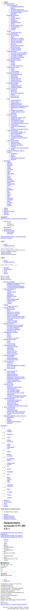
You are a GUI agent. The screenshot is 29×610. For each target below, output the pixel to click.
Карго (8, 310)
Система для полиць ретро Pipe (15, 413)
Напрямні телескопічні (13, 284)
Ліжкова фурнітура (12, 374)
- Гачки (12, 68)
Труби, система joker (12, 140)
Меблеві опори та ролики (14, 60)
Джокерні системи (12, 410)
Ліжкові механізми (12, 358)
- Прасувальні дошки (16, 81)
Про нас (6, 210)
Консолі (9, 293)
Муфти (9, 297)
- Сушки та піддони (15, 48)
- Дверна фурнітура (15, 100)
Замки (8, 418)
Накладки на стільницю (13, 313)
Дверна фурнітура (12, 371)
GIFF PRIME (10, 173)
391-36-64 (11, 251)
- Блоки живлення (15, 134)
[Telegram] (8, 563)
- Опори (12, 62)
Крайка (9, 31)
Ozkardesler (10, 189)
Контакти (6, 214)
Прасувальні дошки (12, 353)
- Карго (12, 36)
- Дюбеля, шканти (15, 18)
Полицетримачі (11, 300)
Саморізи (9, 302)
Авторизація (10, 232)
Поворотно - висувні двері (14, 387)
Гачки (8, 341)
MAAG (9, 188)
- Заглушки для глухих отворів (18, 52)
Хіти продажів (8, 269)
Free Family (10, 169)
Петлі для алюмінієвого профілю (16, 365)
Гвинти (9, 290)
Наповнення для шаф (13, 73)
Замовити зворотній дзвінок (8, 254)
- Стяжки (12, 29)
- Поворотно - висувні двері (18, 117)
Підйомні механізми (12, 83)
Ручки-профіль (11, 343)
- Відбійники (13, 153)
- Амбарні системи (15, 119)
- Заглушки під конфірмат (17, 57)
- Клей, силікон (14, 101)
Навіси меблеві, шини (13, 299)
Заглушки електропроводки (14, 326)
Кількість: (3, 567)
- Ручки (12, 70)
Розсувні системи (12, 114)
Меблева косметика (12, 375)
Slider (8, 195)
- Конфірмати (14, 21)
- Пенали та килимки (16, 41)
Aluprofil (9, 163)
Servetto (9, 194)
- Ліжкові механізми (15, 85)
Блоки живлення (11, 402)
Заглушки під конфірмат (13, 329)
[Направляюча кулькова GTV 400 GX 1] (12, 535)
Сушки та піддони (12, 320)
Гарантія (6, 212)
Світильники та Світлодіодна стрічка (17, 405)
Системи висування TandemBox (16, 287)
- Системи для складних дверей (19, 129)
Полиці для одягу (12, 352)
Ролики (9, 336)
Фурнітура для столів (13, 338)
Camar (8, 166)
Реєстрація (10, 233)
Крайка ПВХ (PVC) (12, 306)
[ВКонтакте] (1, 563)
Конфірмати (10, 294)
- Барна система (14, 142)
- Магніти (13, 156)
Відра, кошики (11, 309)
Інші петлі (10, 362)
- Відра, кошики (14, 35)
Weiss (8, 201)
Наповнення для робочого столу (16, 378)
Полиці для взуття (12, 351)
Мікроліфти (10, 348)
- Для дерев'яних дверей (17, 120)
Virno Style (10, 198)
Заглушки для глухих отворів (15, 325)
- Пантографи (14, 77)
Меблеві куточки (11, 296)
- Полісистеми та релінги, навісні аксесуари (17, 46)
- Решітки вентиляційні (16, 110)
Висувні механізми (12, 5)
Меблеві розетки (11, 330)
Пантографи (10, 349)
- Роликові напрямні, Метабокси (19, 11)
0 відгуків (6, 541)
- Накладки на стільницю (17, 39)
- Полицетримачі (14, 26)
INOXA (9, 178)
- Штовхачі (13, 159)
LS (8, 186)
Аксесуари (10, 364)
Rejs (8, 191)
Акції (5, 270)
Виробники (7, 160)
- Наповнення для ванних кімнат (19, 106)
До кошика (3, 573)
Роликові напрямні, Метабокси (15, 286)
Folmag (9, 168)
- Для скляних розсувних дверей (19, 123)
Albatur (9, 162)
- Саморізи (13, 28)
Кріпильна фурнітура (13, 15)
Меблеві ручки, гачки (13, 67)
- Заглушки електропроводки (18, 54)
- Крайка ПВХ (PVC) (16, 32)
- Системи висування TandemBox (16, 13)
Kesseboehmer (11, 181)
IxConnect (9, 179)
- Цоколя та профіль (15, 49)
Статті (5, 272)
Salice (8, 192)
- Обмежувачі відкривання (17, 158)
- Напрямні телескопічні (17, 9)
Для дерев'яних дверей (13, 390)
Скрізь (5, 244)
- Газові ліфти (14, 84)
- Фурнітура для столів (16, 65)
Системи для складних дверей (15, 397)
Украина (9, 205)
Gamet (8, 171)
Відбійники (10, 417)
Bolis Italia (10, 165)
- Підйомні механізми (16, 87)
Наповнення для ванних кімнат (15, 377)
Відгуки (6, 273)
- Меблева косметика (16, 104)
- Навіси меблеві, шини (16, 25)
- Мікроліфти (13, 75)
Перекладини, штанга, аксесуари (16, 411)
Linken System (11, 183)
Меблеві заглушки (12, 51)
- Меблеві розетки (15, 58)
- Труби (12, 149)
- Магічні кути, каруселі (16, 38)
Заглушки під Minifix (13, 328)
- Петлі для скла (14, 97)
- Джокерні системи (15, 143)
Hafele (8, 176)
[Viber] (5, 563)
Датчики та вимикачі (13, 404)
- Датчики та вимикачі (16, 136)
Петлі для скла (11, 368)
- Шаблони (13, 113)
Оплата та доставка (9, 211)
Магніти (9, 420)
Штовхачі (9, 423)
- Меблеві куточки (15, 22)
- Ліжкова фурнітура (15, 103)
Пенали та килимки (12, 315)
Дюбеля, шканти (11, 292)
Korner (9, 182)
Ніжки (9, 333)
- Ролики (12, 64)
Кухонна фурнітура (12, 34)
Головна (6, 514)
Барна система (11, 408)
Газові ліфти (10, 356)
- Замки (12, 155)
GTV (8, 175)
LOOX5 (9, 185)
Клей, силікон (11, 372)
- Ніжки (12, 61)
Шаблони (9, 382)
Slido (8, 196)
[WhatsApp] (6, 563)
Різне (8, 98)
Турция (9, 204)
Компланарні (10, 394)
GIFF (8, 172)
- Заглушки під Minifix (16, 55)
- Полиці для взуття (15, 78)
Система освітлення (12, 130)
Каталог (5, 277)
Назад (6, 2)
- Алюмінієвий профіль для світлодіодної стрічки (17, 132)
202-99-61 (6, 253)
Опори (9, 335)
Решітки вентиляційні (13, 379)
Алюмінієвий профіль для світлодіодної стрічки (14, 400)
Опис (5, 579)
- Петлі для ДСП (14, 96)
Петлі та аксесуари (12, 88)
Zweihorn (9, 202)
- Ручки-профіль (14, 71)
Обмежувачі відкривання (14, 421)
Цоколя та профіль (12, 322)
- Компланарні (14, 124)
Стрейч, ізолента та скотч (14, 381)
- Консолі (12, 19)
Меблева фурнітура (9, 3)
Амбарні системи (12, 388)
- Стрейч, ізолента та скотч (17, 111)
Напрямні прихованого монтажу (16, 283)
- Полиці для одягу (15, 80)
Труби (8, 414)
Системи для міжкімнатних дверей (16, 395)
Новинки (6, 267)
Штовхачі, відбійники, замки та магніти (15, 415)
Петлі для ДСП (11, 366)
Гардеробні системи (12, 346)
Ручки (8, 342)
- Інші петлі (13, 90)
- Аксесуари (13, 91)
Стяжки (9, 303)
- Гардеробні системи (16, 74)
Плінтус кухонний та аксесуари (15, 316)
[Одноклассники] (3, 563)
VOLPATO (10, 199)
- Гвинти (12, 16)
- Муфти (12, 24)
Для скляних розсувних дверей (15, 392)
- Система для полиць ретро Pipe (19, 147)
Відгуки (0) (7, 581)
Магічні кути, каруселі (13, 312)
